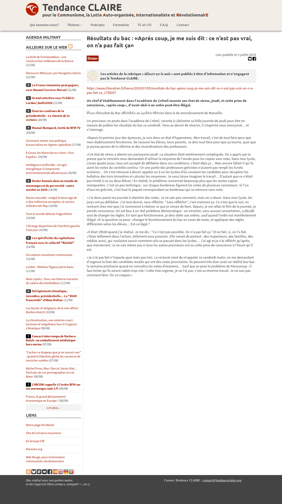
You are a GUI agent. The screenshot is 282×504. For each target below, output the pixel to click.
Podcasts (98, 25)
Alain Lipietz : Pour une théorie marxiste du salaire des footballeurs (52, 281)
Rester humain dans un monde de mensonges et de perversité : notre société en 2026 (52, 185)
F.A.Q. (164, 25)
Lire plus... (53, 408)
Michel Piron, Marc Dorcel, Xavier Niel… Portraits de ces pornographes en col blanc (52, 372)
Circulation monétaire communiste (49, 255)
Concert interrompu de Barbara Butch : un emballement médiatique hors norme (51, 340)
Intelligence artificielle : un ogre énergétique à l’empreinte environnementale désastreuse (46, 169)
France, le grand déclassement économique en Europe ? (46, 399)
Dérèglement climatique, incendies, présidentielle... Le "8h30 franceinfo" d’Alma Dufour (51, 295)
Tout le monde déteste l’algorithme (49, 214)
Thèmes (73, 25)
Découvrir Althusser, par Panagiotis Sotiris (53, 73)
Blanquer (93, 58)
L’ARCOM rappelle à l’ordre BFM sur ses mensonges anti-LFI (53, 387)
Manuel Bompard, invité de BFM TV (56, 128)
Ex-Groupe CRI (35, 441)
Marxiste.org (34, 449)
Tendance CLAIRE (82, 7)
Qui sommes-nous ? (44, 25)
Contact (183, 25)
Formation (121, 25)
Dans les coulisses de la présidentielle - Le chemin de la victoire (48, 115)
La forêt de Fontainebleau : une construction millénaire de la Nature (49, 59)
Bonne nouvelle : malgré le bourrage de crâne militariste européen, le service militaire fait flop (51, 202)
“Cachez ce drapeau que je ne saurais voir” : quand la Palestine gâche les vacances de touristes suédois (53, 356)
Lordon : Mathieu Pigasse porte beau (49, 267)
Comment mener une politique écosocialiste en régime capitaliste (48, 143)
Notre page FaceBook (40, 425)
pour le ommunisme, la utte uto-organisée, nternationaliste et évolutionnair (125, 14)
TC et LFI (144, 25)
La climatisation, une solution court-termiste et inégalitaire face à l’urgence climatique (51, 324)
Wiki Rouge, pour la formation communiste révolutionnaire (45, 459)
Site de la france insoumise (43, 433)
